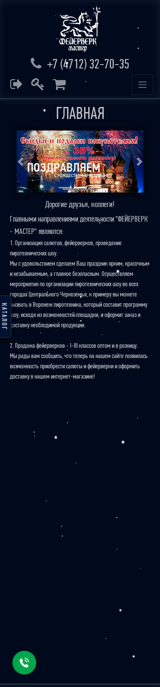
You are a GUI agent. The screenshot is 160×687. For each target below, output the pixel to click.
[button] (20, 161)
